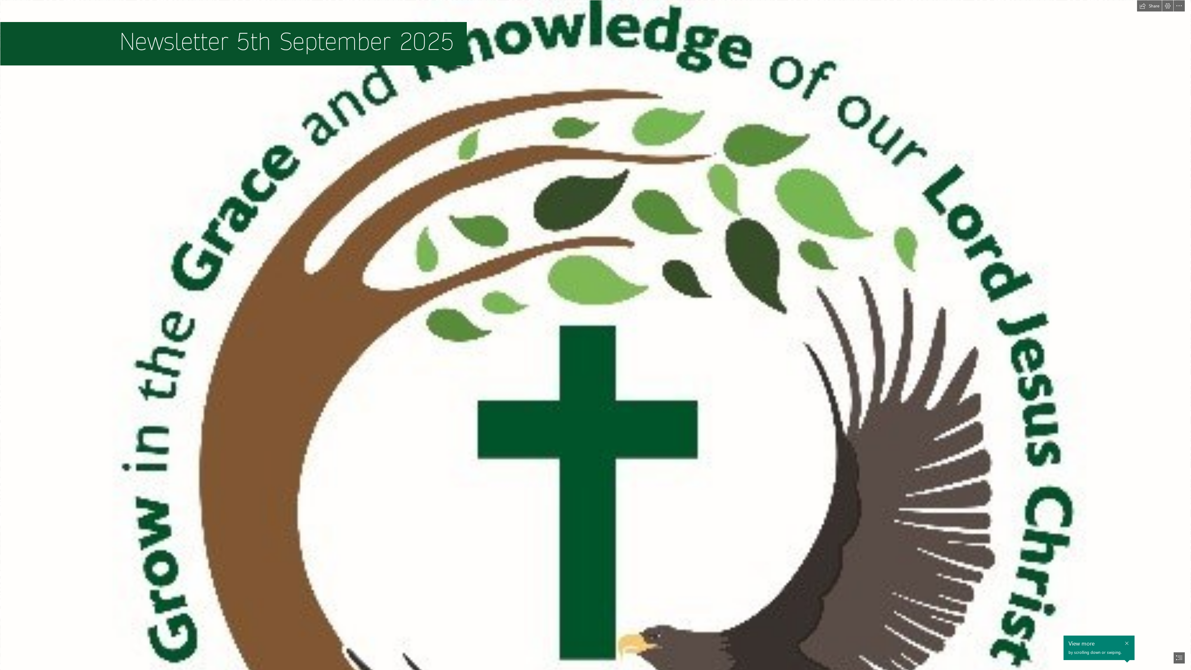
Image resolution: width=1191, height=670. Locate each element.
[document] (595, 335)
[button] (1149, 5)
